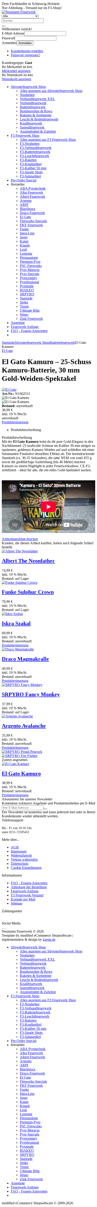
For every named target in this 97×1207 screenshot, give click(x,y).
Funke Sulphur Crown (28, 592)
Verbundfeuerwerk (33, 103)
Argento (26, 201)
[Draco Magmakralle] (18, 649)
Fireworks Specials (33, 221)
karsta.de (49, 939)
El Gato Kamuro (21, 773)
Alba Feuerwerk (31, 192)
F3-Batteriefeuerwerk (35, 152)
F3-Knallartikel (31, 164)
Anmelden (25, 43)
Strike (24, 302)
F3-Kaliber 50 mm (33, 168)
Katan (24, 241)
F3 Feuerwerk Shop (25, 135)
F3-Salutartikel (30, 176)
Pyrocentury (28, 278)
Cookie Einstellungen (26, 868)
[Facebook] (2, 927)
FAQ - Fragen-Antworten (29, 331)
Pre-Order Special (23, 180)
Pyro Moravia (29, 270)
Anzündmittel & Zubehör (38, 131)
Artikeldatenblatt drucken (20, 539)
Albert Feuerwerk (32, 196)
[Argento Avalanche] (17, 716)
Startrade (26, 298)
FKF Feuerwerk (31, 225)
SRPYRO (27, 294)
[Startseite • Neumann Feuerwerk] (19, 12)
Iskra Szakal (16, 623)
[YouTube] (4, 927)
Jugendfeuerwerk (32, 127)
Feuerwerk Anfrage (25, 327)
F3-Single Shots (31, 172)
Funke (24, 229)
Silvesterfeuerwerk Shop (28, 87)
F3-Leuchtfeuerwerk (34, 156)
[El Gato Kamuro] (15, 764)
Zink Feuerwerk (31, 319)
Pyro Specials (29, 274)
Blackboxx (27, 209)
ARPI (24, 205)
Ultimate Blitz (30, 310)
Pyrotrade (27, 286)
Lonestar (26, 253)
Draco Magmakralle (25, 659)
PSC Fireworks (31, 266)
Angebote (18, 323)
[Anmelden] (45, 808)
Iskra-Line (27, 233)
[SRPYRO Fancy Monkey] (22, 685)
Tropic (24, 306)
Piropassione (29, 257)
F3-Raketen (28, 160)
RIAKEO (27, 290)
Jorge (24, 237)
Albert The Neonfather (28, 561)
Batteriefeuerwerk (32, 107)
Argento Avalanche (24, 726)
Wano (24, 314)
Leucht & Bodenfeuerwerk (39, 119)
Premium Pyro (30, 262)
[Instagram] (5, 927)
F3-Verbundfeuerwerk (35, 148)
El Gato (25, 217)
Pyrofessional (29, 282)
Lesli (23, 249)
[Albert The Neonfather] (20, 551)
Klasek (25, 245)
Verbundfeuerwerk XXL (37, 99)
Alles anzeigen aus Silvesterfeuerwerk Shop (51, 91)
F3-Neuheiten (29, 144)
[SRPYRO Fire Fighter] (19, 756)
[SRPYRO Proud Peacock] (22, 752)
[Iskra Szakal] (12, 614)
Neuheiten (27, 95)
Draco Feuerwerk (32, 213)
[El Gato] (9, 389)
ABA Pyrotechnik (33, 188)
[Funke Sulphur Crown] (19, 583)
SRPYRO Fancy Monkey (31, 694)
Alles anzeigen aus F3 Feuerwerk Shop (48, 139)
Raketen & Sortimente (35, 115)
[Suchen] (3, 26)
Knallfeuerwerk (31, 123)
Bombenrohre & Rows (36, 111)
